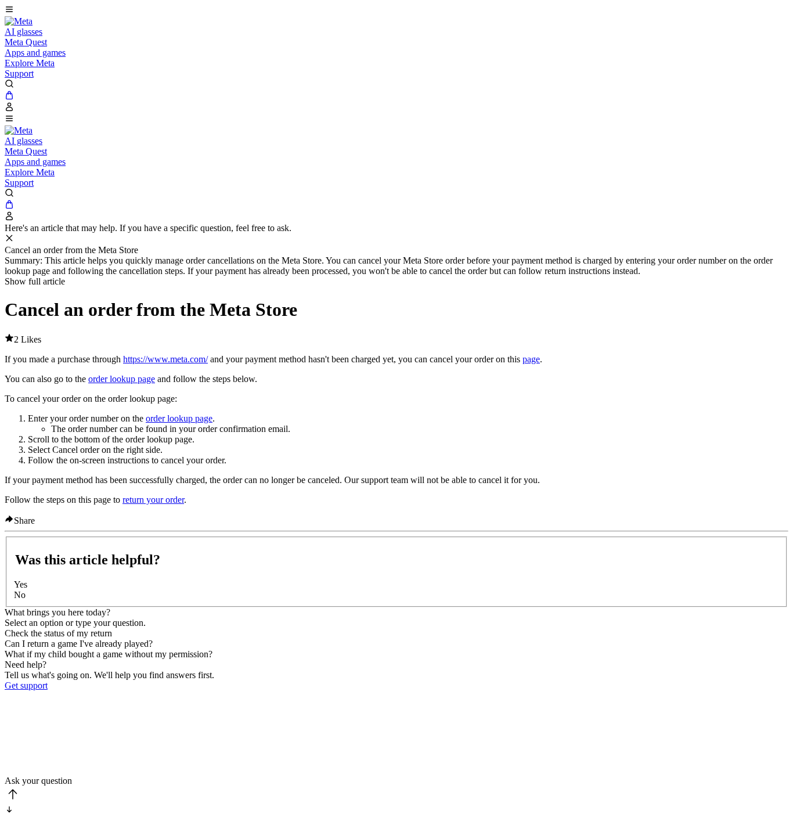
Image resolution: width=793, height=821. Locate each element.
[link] (19, 21)
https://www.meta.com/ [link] (165, 359)
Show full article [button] (35, 281)
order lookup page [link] (121, 379)
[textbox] (396, 733)
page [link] (531, 359)
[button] (396, 10)
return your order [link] (153, 500)
